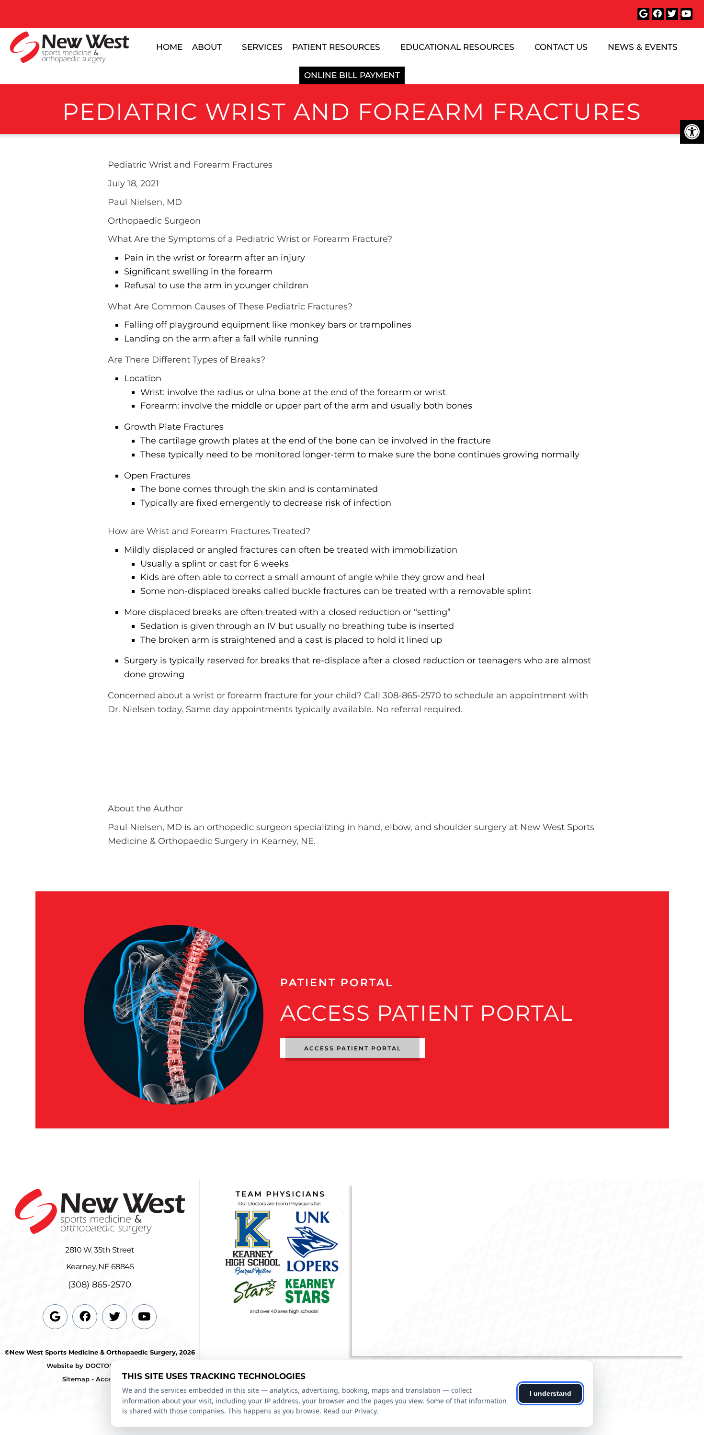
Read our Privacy (349, 1410)
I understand (550, 1393)
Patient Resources (336, 47)
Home (169, 47)
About (207, 47)
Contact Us (561, 47)
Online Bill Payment (352, 75)
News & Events (643, 47)
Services (262, 47)
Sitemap (76, 1379)
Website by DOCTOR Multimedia (99, 1365)
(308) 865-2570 (99, 1284)
